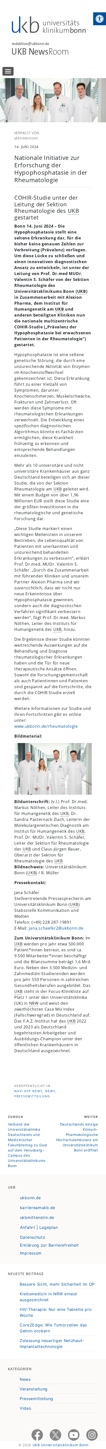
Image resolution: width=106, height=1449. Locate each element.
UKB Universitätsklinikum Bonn (61, 1445)
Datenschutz (32, 1237)
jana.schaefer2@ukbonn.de (56, 928)
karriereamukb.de (37, 1207)
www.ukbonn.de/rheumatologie (46, 726)
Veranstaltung (34, 1388)
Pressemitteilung (32, 1096)
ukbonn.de (30, 1197)
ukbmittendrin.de (37, 1217)
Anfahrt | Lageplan (39, 1227)
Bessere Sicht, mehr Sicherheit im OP (57, 1284)
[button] (99, 18)
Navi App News (28, 1091)
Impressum (31, 1253)
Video (26, 1408)
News (50, 1091)
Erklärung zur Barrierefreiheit (49, 1245)
